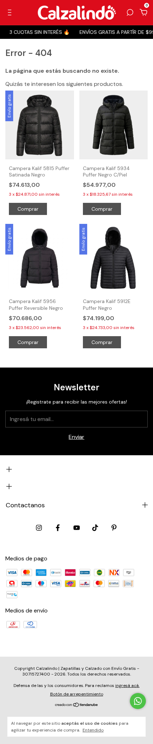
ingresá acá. (127, 685)
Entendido (93, 730)
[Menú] (10, 12)
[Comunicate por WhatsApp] (138, 701)
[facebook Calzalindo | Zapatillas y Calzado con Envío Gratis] (57, 527)
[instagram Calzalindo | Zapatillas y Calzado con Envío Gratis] (39, 527)
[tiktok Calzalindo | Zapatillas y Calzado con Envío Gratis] (95, 527)
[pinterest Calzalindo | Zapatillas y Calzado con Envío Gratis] (114, 527)
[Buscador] (130, 12)
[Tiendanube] (76, 705)
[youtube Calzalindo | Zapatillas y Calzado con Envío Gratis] (76, 527)
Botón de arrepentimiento (76, 694)
